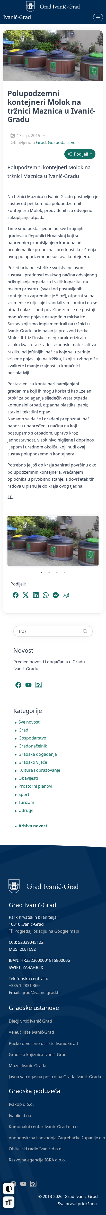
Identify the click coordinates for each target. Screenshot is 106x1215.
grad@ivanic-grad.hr (41, 992)
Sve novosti (30, 722)
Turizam (26, 802)
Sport (24, 794)
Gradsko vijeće (33, 762)
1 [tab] (41, 572)
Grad (41, 142)
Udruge (26, 810)
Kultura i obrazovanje (39, 770)
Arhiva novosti (34, 826)
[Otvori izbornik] (98, 17)
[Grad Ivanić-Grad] (43, 885)
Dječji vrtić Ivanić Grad (30, 1021)
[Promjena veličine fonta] (8, 1202)
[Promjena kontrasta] (8, 1188)
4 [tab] (64, 572)
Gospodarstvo (62, 142)
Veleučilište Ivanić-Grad (31, 1032)
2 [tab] (49, 572)
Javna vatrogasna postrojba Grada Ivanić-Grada (55, 1077)
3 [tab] (56, 572)
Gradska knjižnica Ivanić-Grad (38, 1054)
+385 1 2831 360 (24, 985)
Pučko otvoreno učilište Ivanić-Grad (43, 1043)
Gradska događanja (38, 754)
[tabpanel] (53, 541)
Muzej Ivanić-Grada (27, 1065)
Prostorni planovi (35, 786)
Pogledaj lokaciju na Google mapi (46, 931)
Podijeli (80, 154)
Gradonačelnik (33, 746)
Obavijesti (28, 778)
